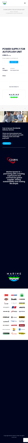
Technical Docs (6, 401)
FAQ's (3, 376)
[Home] (14, 277)
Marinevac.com (14, 241)
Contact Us (6, 143)
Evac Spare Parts (14, 70)
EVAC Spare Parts (6, 410)
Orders (4, 388)
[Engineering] (14, 303)
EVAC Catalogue (6, 399)
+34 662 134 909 (16, 210)
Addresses (5, 390)
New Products (5, 408)
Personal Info (5, 392)
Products (16, 11)
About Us (4, 373)
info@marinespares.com (18, 209)
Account (4, 387)
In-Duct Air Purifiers (7, 412)
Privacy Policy (6, 378)
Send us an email (6, 424)
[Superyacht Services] (14, 116)
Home (11, 11)
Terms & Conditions (7, 379)
